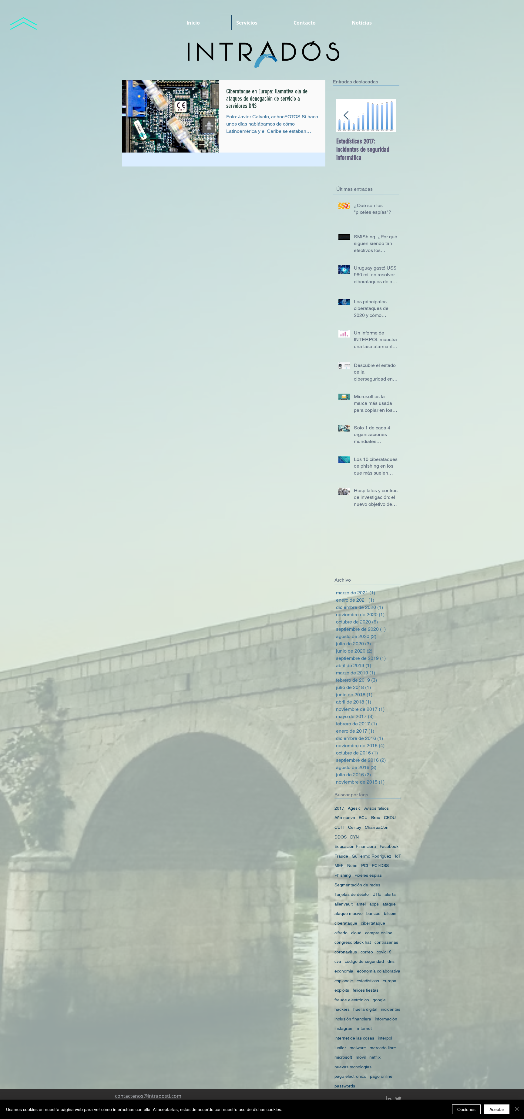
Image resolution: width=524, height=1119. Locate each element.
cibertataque (373, 923)
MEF (339, 865)
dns (391, 961)
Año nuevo (344, 817)
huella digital (365, 1009)
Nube (352, 865)
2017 (339, 808)
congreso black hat (352, 942)
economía (343, 971)
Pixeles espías (368, 875)
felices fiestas (365, 990)
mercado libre (383, 1047)
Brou (375, 817)
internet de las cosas (354, 1038)
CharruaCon (376, 827)
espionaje (343, 980)
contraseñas (386, 942)
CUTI (339, 827)
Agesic (354, 808)
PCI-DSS (380, 865)
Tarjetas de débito (351, 894)
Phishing (342, 875)
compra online (378, 932)
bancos (373, 913)
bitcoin (390, 913)
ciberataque (345, 923)
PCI (364, 865)
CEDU (390, 817)
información (386, 1019)
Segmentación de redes (357, 884)
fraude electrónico (351, 999)
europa (389, 980)
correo (367, 951)
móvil (361, 1057)
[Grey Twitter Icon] (398, 1099)
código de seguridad (364, 961)
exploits (341, 990)
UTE (376, 894)
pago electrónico (350, 1076)
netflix (375, 1057)
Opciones (466, 1109)
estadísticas (368, 980)
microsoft (343, 1057)
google (379, 999)
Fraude (341, 856)
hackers (342, 1009)
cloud (356, 932)
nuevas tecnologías (352, 1066)
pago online (381, 1076)
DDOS (340, 837)
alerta (390, 894)
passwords (344, 1086)
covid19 (384, 951)
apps (374, 904)
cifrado (341, 932)
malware (358, 1047)
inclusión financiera (352, 1019)
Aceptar (496, 1109)
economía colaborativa (378, 971)
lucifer (340, 1047)
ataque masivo (348, 913)
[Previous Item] (346, 115)
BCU (363, 817)
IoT (398, 856)
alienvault (343, 904)
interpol (385, 1038)
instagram (344, 1028)
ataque (389, 904)
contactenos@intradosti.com (148, 1096)
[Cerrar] (516, 1109)
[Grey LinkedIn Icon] (389, 1099)
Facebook (389, 846)
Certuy (354, 827)
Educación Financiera (355, 846)
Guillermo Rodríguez (371, 856)
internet (364, 1028)
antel (361, 904)
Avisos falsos (376, 808)
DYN (354, 837)
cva (337, 961)
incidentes (390, 1009)
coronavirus (345, 951)
